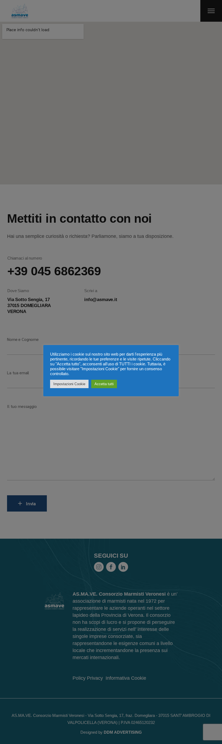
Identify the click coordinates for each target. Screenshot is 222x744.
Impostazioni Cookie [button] (69, 384)
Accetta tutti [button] (104, 384)
